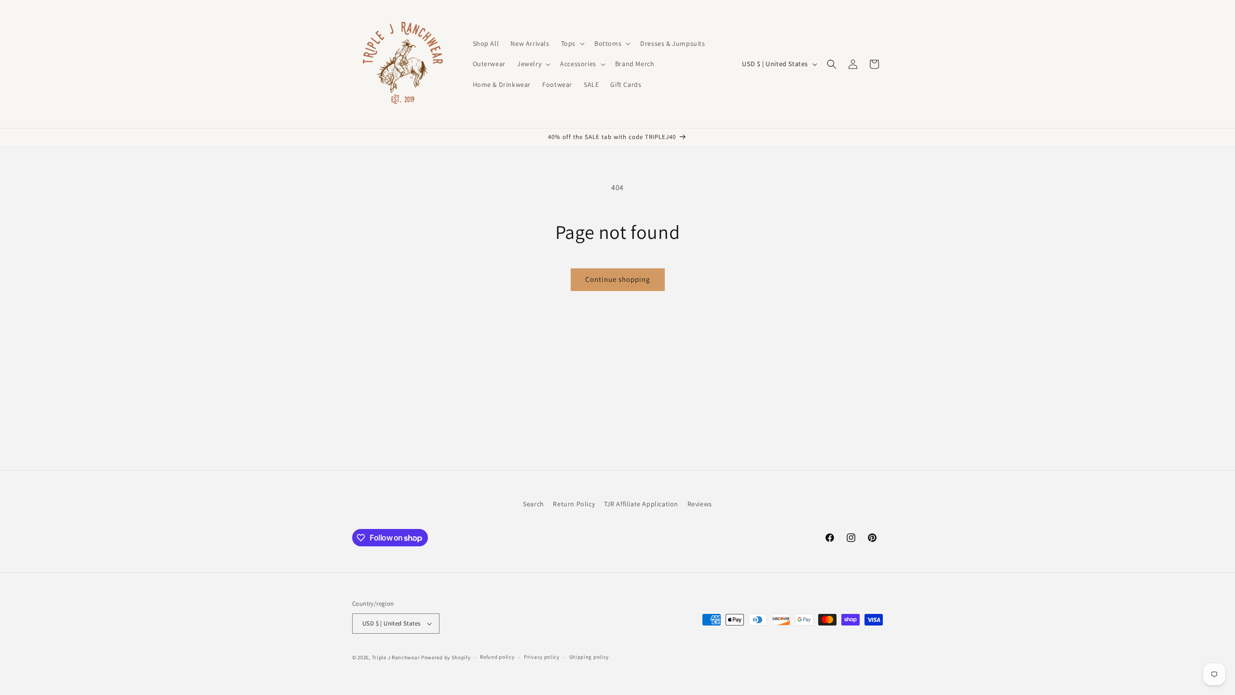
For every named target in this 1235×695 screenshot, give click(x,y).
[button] (572, 43)
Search (533, 504)
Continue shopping (617, 279)
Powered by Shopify (446, 657)
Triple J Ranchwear (396, 657)
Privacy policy (542, 656)
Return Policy (574, 504)
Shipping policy (589, 656)
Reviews (699, 504)
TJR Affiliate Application (641, 504)
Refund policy (497, 656)
